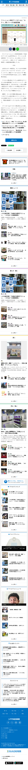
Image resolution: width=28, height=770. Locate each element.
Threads (19, 722)
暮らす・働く (21, 5)
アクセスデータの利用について (8, 732)
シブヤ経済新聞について (7, 728)
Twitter (12, 722)
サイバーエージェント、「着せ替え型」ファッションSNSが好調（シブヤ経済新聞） (14, 131)
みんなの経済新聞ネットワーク (14, 751)
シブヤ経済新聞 (14, 2)
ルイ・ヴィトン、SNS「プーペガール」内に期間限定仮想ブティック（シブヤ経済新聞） (14, 122)
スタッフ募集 (4, 737)
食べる (7, 5)
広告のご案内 (4, 735)
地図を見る (14, 140)
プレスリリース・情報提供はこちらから (10, 730)
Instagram (15, 722)
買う (17, 5)
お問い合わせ (4, 733)
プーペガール (5, 134)
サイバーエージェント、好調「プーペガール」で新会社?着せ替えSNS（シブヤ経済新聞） (14, 126)
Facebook (8, 722)
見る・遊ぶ (12, 5)
